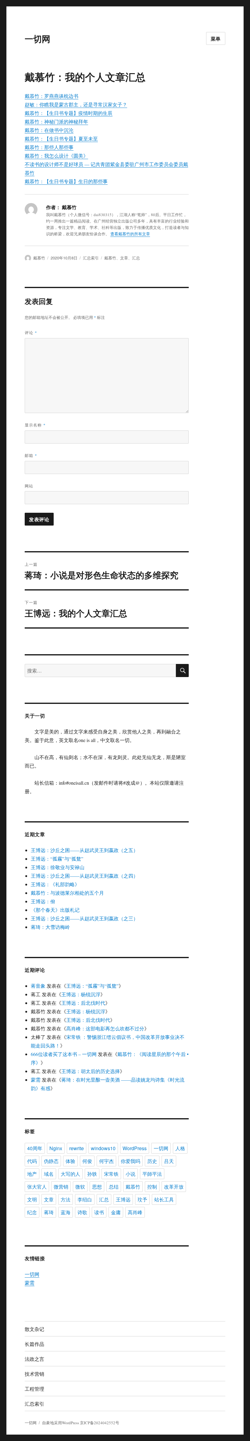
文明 (32, 1199)
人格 (180, 1148)
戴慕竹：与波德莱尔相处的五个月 (67, 893)
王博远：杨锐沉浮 (80, 994)
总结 (114, 1186)
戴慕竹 (39, 258)
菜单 (216, 38)
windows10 (103, 1148)
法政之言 (34, 1358)
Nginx (55, 1148)
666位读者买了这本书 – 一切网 (64, 1054)
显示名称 (35, 425)
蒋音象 (38, 986)
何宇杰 (106, 1161)
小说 (130, 1173)
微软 (80, 1186)
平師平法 (152, 1173)
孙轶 (92, 1173)
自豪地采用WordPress (61, 1422)
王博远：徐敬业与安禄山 (57, 867)
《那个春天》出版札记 (55, 910)
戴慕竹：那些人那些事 (49, 147)
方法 (65, 1199)
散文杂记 (34, 1328)
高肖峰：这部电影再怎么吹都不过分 (105, 1028)
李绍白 (84, 1199)
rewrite (76, 1148)
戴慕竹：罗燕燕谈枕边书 (51, 96)
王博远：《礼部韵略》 (55, 884)
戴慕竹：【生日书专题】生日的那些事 (66, 181)
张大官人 (37, 1186)
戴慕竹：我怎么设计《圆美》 (56, 155)
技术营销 (34, 1373)
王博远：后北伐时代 (83, 1003)
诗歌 (82, 1212)
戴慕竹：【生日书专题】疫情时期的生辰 (68, 113)
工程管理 (34, 1388)
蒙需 (36, 1079)
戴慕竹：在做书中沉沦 (49, 130)
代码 (32, 1161)
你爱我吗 (130, 1161)
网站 (29, 486)
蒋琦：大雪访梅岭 (50, 927)
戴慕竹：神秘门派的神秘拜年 (56, 121)
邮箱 (31, 455)
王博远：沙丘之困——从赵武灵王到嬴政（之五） (84, 850)
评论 (31, 332)
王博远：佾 (43, 901)
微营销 (61, 1186)
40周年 (34, 1148)
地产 (32, 1173)
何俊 (87, 1161)
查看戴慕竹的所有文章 (130, 234)
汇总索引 (91, 258)
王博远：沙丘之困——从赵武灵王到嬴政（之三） (84, 918)
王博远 (123, 1199)
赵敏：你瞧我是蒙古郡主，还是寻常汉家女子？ (76, 104)
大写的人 (70, 1173)
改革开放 (174, 1186)
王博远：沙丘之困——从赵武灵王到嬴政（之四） (84, 875)
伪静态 (51, 1161)
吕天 (169, 1161)
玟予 (142, 1199)
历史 (152, 1161)
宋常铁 (111, 1173)
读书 (99, 1212)
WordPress (135, 1148)
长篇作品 (34, 1343)
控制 (152, 1186)
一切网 (37, 38)
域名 (49, 1173)
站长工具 (164, 1199)
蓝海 (65, 1212)
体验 (70, 1161)
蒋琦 (49, 1212)
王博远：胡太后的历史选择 (90, 1071)
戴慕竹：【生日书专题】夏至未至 (61, 138)
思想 (97, 1186)
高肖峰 (135, 1212)
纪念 (32, 1212)
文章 (124, 258)
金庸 (116, 1212)
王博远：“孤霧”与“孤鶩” (57, 858)
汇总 (136, 258)
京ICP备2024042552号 (99, 1422)
